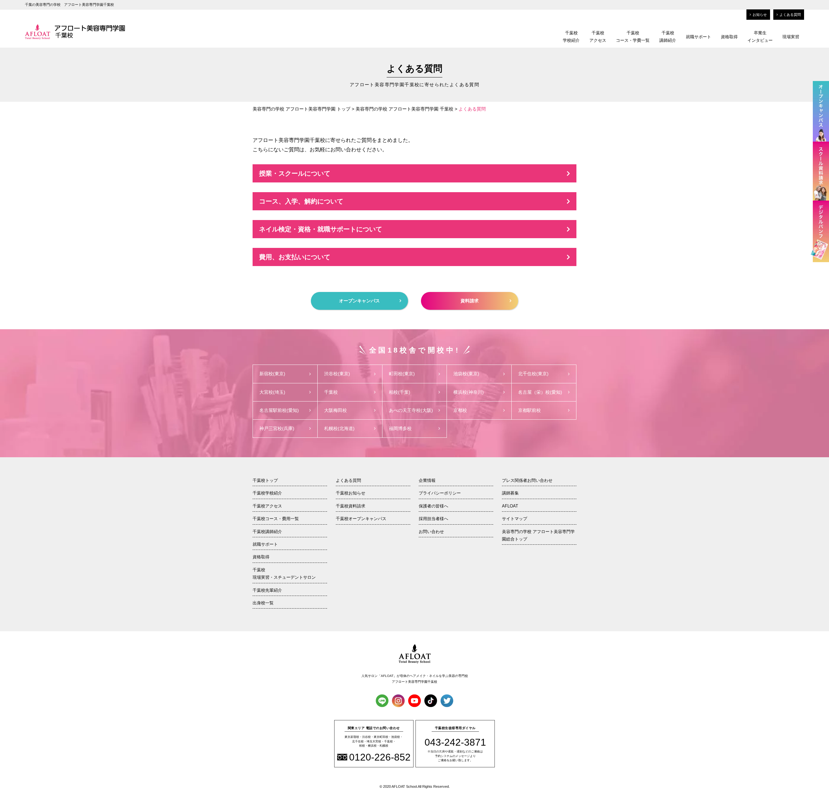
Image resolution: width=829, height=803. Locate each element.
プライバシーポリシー (440, 493)
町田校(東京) (402, 373)
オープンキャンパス (359, 300)
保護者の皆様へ (433, 506)
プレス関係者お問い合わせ (527, 480)
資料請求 (469, 300)
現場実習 (790, 36)
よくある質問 (790, 15)
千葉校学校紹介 (571, 36)
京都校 (460, 410)
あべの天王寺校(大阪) (411, 410)
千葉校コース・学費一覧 (633, 36)
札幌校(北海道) (339, 428)
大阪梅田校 (335, 410)
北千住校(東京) (533, 373)
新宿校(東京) (272, 373)
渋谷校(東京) (337, 373)
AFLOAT (510, 506)
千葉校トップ (265, 480)
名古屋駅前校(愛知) (279, 410)
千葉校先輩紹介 (267, 590)
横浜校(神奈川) (468, 392)
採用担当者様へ (433, 518)
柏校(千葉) (399, 392)
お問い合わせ (431, 531)
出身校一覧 (263, 602)
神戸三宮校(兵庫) (276, 428)
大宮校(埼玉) (272, 392)
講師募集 (510, 493)
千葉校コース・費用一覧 (276, 518)
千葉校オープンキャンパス (361, 518)
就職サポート (698, 36)
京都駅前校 (529, 410)
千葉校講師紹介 (667, 36)
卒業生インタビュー (760, 36)
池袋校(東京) (466, 373)
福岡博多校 (400, 428)
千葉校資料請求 (350, 506)
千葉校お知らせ (350, 493)
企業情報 (427, 480)
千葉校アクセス (597, 36)
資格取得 (729, 36)
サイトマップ (514, 518)
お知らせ (760, 15)
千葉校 (331, 392)
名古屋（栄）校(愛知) (540, 392)
